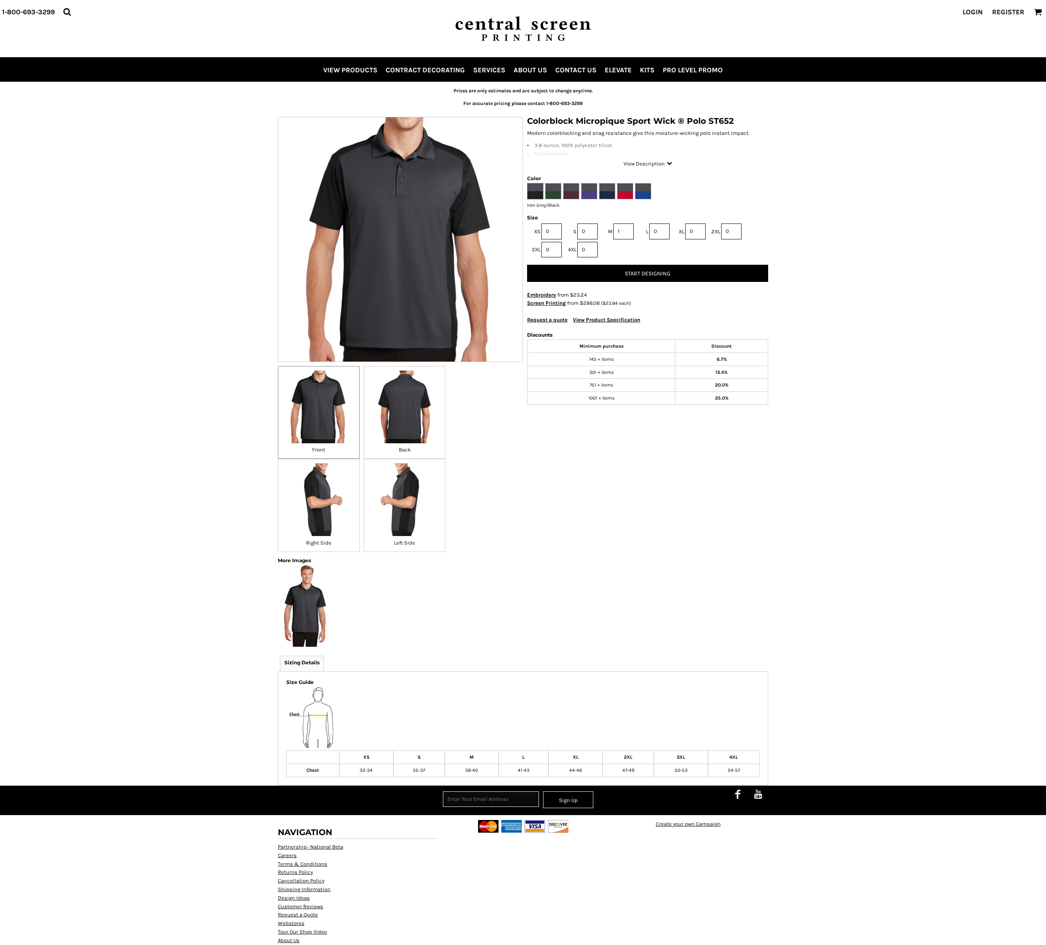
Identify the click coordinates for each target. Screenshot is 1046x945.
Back (405, 450)
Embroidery (541, 295)
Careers (287, 855)
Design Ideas (294, 898)
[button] (67, 12)
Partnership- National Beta (310, 847)
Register (1008, 12)
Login (973, 12)
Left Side (404, 543)
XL (681, 231)
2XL (715, 231)
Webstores (291, 923)
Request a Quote (298, 914)
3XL (536, 249)
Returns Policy (295, 872)
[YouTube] (758, 794)
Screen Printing (546, 303)
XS (537, 231)
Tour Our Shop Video (302, 932)
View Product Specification (606, 320)
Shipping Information (304, 889)
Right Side (318, 543)
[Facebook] (737, 794)
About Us (288, 940)
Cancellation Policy (301, 881)
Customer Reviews (300, 906)
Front (318, 450)
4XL (572, 249)
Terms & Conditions (302, 864)
